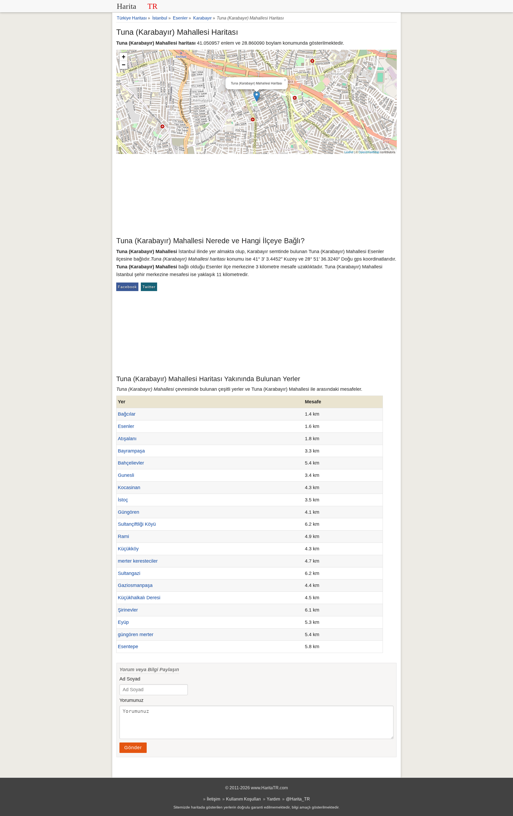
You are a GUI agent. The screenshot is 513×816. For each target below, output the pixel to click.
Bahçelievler (131, 463)
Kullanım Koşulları (243, 798)
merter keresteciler (138, 561)
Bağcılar (126, 414)
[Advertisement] (256, 194)
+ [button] (123, 56)
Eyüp (123, 622)
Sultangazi (129, 573)
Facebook (127, 287)
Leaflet (348, 152)
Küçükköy (128, 548)
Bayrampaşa (131, 451)
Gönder (133, 747)
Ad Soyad (129, 679)
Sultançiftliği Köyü (137, 524)
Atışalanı (127, 438)
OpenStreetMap (369, 152)
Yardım (273, 798)
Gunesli (126, 475)
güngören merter (135, 634)
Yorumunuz (131, 700)
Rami (123, 536)
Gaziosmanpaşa (135, 585)
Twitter (149, 287)
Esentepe (128, 646)
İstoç (123, 499)
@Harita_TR (298, 798)
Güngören (128, 512)
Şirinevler (128, 610)
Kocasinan (129, 487)
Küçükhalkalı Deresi (139, 597)
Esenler (126, 426)
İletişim (213, 798)
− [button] (123, 64)
